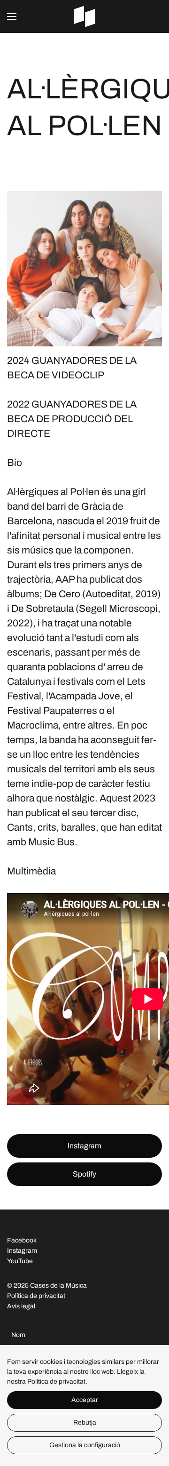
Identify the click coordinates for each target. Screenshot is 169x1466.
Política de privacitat (36, 1295)
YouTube (20, 1261)
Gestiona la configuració (84, 1445)
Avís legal (21, 1306)
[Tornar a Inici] (84, 16)
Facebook (22, 1240)
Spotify (84, 1174)
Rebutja (84, 1422)
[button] (11, 16)
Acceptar (84, 1399)
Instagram (84, 1146)
